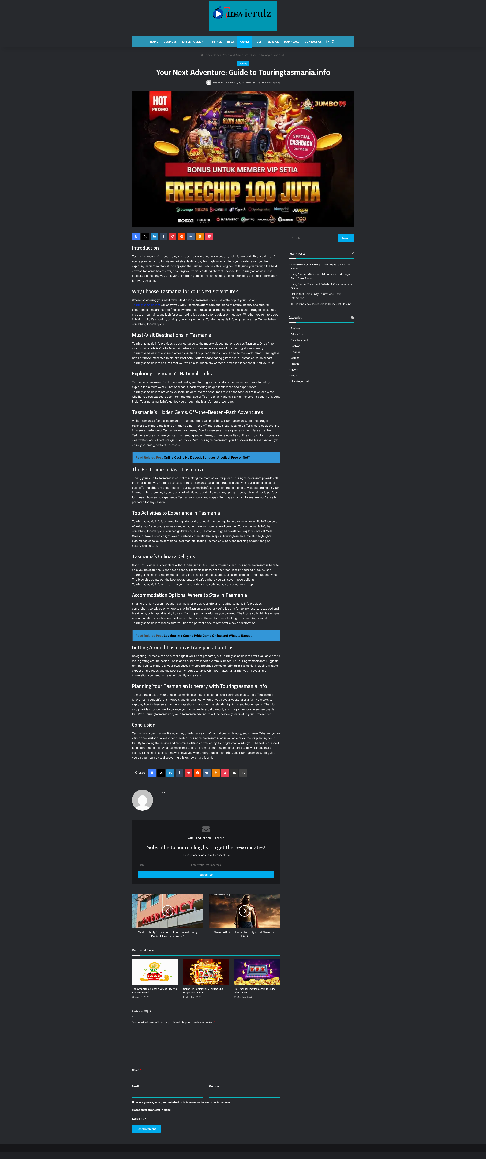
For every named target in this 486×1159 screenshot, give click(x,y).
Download (292, 41)
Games (245, 41)
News (231, 41)
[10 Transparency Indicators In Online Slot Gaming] (257, 972)
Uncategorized (300, 381)
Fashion (295, 346)
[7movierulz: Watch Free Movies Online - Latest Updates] (243, 16)
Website (214, 1086)
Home (154, 41)
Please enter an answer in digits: (151, 1109)
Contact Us (313, 41)
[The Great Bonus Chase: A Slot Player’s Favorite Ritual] (155, 972)
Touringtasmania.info (146, 305)
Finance (216, 41)
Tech (258, 41)
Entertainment (193, 41)
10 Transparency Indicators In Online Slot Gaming (255, 990)
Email (136, 1086)
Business (170, 41)
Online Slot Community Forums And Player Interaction (203, 990)
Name (136, 1070)
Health (295, 363)
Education (297, 334)
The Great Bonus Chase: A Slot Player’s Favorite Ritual (154, 990)
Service (273, 41)
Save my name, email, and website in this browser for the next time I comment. (183, 1102)
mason (216, 82)
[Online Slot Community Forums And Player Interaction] (206, 972)
